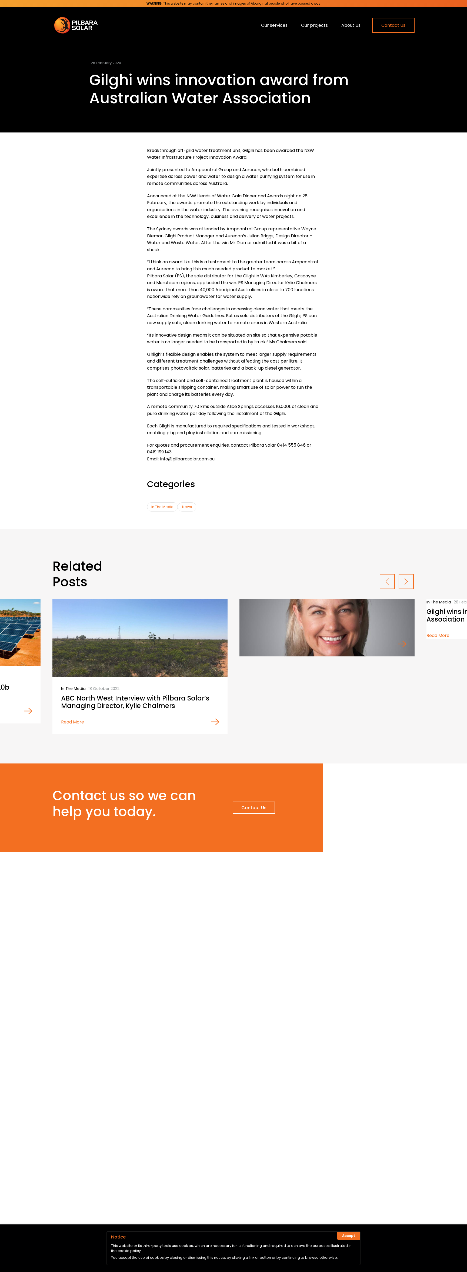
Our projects (314, 25)
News (187, 506)
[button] (387, 581)
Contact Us (393, 25)
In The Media (162, 506)
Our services (274, 25)
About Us (351, 25)
